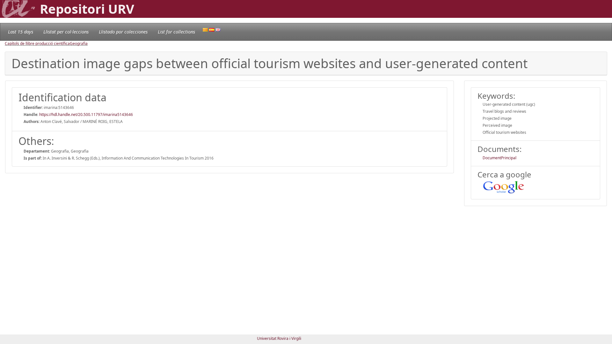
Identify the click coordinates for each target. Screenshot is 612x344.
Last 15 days (20, 32)
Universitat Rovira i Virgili (279, 338)
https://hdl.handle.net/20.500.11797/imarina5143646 (86, 114)
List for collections (176, 32)
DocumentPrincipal (499, 158)
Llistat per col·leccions (66, 32)
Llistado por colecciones (123, 32)
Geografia (79, 43)
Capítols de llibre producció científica (37, 43)
